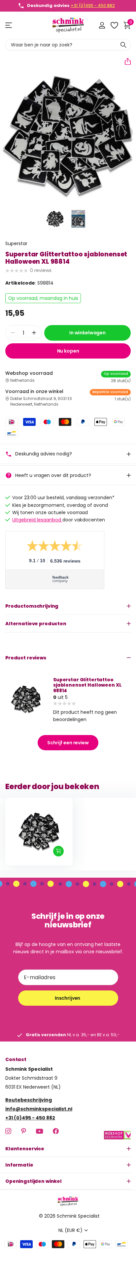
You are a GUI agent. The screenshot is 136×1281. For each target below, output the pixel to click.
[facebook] (56, 1131)
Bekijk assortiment (9, 25)
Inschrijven (68, 998)
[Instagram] (8, 1131)
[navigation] (55, 219)
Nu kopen (68, 351)
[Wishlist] (114, 25)
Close (68, 1149)
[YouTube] (39, 1131)
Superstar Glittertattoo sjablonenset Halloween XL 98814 (87, 685)
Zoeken (123, 44)
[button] (125, 61)
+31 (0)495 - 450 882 (93, 5)
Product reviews (25, 657)
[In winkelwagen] (58, 851)
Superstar (16, 243)
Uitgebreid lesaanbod (37, 519)
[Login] (102, 25)
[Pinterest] (23, 1131)
